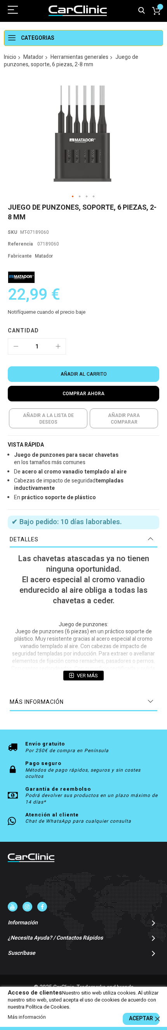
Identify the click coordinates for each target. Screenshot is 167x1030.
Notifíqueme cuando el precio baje (46, 312)
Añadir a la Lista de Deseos (48, 418)
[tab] (83, 540)
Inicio (10, 57)
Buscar (141, 11)
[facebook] (42, 907)
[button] (73, 197)
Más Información (37, 702)
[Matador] (21, 277)
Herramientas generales (79, 57)
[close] (157, 1019)
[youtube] (12, 907)
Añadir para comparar (124, 418)
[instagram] (27, 907)
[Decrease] (16, 346)
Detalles (24, 539)
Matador (33, 57)
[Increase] (58, 346)
